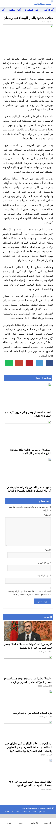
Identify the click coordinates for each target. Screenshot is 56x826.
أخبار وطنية (15, 9)
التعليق (47, 514)
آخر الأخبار (48, 9)
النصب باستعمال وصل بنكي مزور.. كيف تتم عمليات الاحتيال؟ (28, 413)
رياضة (21, 823)
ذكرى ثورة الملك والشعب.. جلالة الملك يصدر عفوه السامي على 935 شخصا (28, 646)
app (7, 811)
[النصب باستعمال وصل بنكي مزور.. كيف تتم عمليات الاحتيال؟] (28, 396)
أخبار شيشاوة (32, 9)
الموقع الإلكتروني (44, 575)
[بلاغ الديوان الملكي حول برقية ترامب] (28, 703)
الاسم (48, 549)
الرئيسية (47, 823)
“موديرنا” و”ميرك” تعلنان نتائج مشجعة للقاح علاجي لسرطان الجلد (30, 451)
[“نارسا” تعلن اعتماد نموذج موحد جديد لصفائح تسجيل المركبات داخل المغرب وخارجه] (28, 669)
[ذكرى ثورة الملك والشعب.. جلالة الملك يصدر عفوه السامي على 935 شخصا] (28, 634)
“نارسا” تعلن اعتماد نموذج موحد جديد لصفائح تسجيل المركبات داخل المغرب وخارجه (28, 680)
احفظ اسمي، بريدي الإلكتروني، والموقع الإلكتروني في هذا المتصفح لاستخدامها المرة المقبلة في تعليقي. (29, 593)
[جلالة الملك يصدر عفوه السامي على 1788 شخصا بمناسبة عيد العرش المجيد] (28, 772)
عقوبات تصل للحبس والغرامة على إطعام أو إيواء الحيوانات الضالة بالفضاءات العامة (29, 488)
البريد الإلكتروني (44, 562)
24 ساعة (34, 823)
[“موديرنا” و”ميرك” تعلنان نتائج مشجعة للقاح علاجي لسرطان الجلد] (28, 433)
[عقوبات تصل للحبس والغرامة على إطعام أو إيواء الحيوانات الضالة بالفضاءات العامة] (28, 471)
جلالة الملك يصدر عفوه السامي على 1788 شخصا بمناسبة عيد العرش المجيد (29, 783)
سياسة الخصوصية (29, 811)
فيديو (9, 823)
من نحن (41, 811)
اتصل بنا (15, 811)
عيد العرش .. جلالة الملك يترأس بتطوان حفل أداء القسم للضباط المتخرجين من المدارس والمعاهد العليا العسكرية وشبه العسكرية (28, 747)
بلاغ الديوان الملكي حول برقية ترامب (32, 713)
